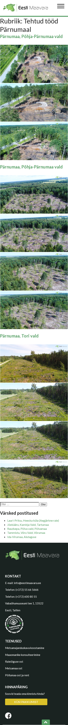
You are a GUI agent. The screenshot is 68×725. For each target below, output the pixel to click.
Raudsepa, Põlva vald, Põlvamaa (27, 528)
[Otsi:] (20, 504)
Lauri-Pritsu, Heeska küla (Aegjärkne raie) (33, 520)
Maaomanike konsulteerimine (22, 654)
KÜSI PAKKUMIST (26, 702)
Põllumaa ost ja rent (17, 675)
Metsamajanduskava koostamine (24, 647)
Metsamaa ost (13, 668)
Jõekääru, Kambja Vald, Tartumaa (28, 524)
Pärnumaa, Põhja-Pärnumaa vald (31, 36)
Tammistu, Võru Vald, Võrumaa (26, 532)
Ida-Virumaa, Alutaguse (21, 537)
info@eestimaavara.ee (27, 583)
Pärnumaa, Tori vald (19, 335)
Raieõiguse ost (14, 661)
